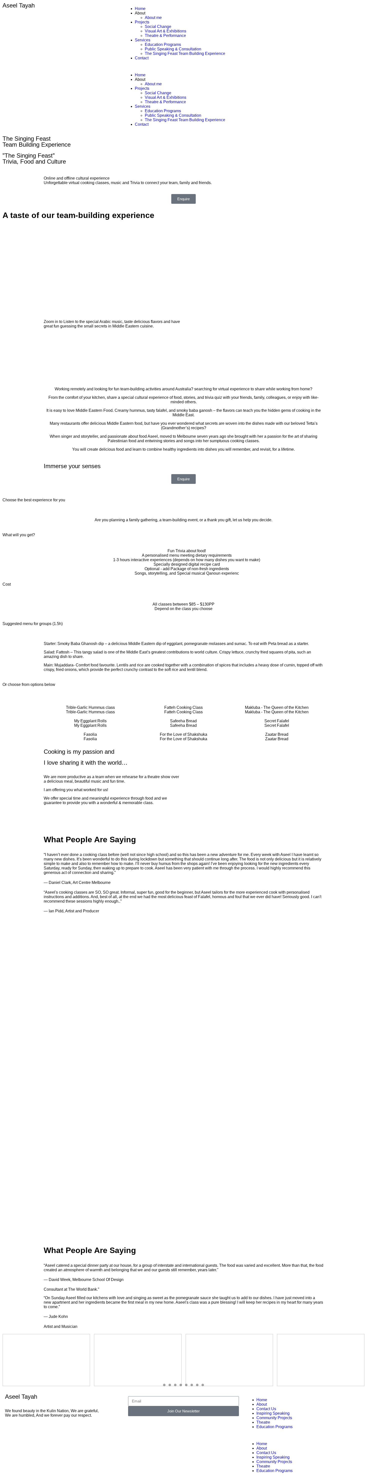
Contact (142, 58)
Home (140, 8)
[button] (183, 66)
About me (153, 17)
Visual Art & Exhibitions (165, 31)
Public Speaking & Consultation (173, 49)
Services (142, 40)
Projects (142, 22)
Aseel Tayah (18, 5)
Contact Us (266, 1409)
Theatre (263, 1422)
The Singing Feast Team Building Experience (185, 53)
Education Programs (163, 44)
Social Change (158, 26)
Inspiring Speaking (273, 1413)
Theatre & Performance (165, 35)
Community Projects (274, 1418)
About (261, 1404)
